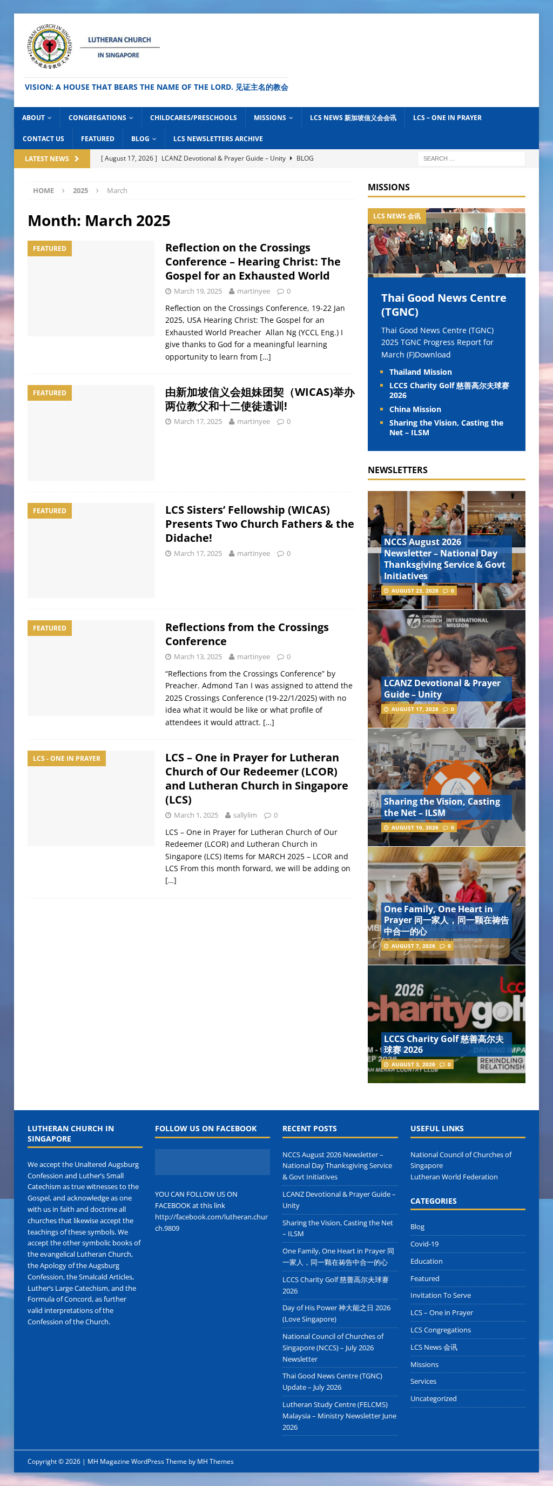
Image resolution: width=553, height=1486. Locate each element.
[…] (265, 356)
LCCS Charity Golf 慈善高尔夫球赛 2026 (449, 390)
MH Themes (215, 1461)
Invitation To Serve (440, 1295)
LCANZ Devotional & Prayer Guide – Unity (442, 688)
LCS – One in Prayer (447, 117)
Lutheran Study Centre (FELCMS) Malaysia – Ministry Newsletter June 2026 (339, 1415)
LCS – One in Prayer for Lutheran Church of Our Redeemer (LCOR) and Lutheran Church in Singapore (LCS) (256, 778)
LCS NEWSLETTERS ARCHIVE (218, 138)
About (33, 117)
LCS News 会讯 (433, 1347)
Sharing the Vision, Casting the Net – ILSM (446, 427)
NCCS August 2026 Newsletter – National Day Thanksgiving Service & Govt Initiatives (444, 558)
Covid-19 (424, 1244)
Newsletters (398, 470)
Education (426, 1261)
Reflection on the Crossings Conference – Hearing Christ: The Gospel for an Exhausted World (253, 261)
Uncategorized (433, 1398)
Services (423, 1381)
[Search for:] (471, 157)
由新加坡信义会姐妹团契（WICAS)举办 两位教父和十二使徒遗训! (260, 398)
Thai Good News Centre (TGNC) (444, 304)
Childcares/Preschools (193, 117)
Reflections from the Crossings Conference (247, 634)
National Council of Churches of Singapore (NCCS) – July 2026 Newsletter (332, 1347)
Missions (270, 117)
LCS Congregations (440, 1330)
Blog (140, 138)
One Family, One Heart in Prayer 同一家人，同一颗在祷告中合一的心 (446, 920)
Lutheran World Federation (454, 1177)
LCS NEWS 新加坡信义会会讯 (353, 117)
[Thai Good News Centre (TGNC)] (446, 271)
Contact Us (43, 138)
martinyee (253, 291)
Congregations (97, 117)
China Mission (415, 409)
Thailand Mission (420, 372)
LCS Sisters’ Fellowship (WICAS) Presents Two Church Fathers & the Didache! (259, 523)
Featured (97, 138)
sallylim (245, 815)
